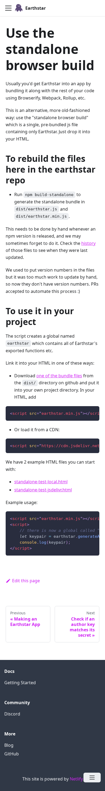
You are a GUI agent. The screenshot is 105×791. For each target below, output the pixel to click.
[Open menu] (92, 777)
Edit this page (26, 581)
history (88, 243)
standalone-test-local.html (41, 482)
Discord (12, 714)
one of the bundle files (59, 376)
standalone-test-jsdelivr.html (43, 490)
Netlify (76, 779)
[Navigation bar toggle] (8, 8)
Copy (91, 412)
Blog (8, 745)
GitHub (11, 754)
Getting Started (20, 683)
